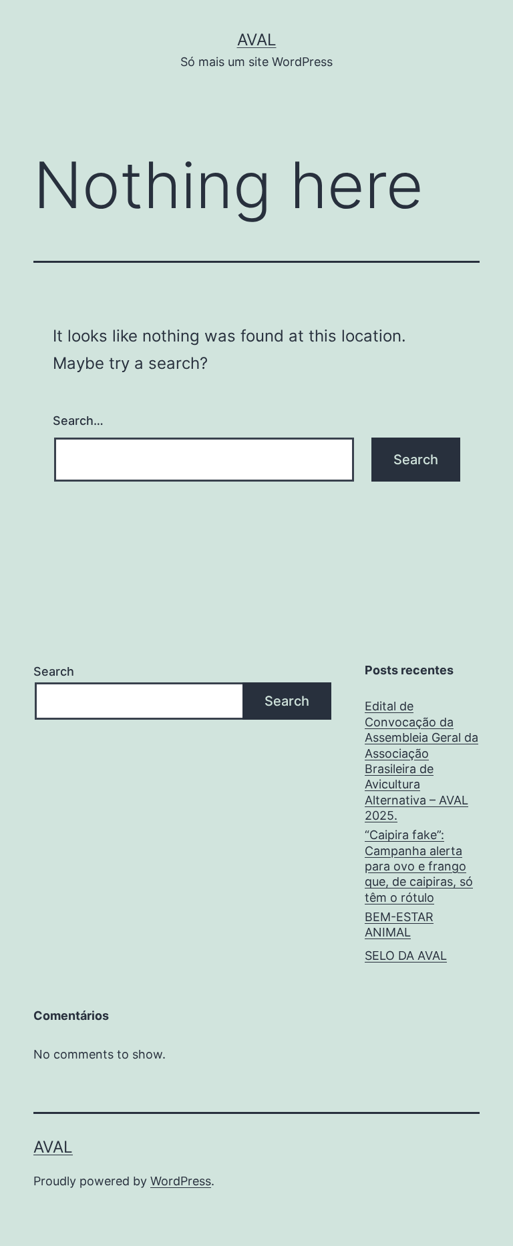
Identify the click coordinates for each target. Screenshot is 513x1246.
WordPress (180, 1181)
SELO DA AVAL (406, 956)
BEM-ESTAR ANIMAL (399, 924)
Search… (78, 421)
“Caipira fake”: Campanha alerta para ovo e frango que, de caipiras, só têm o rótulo (419, 866)
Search (53, 671)
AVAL (257, 39)
